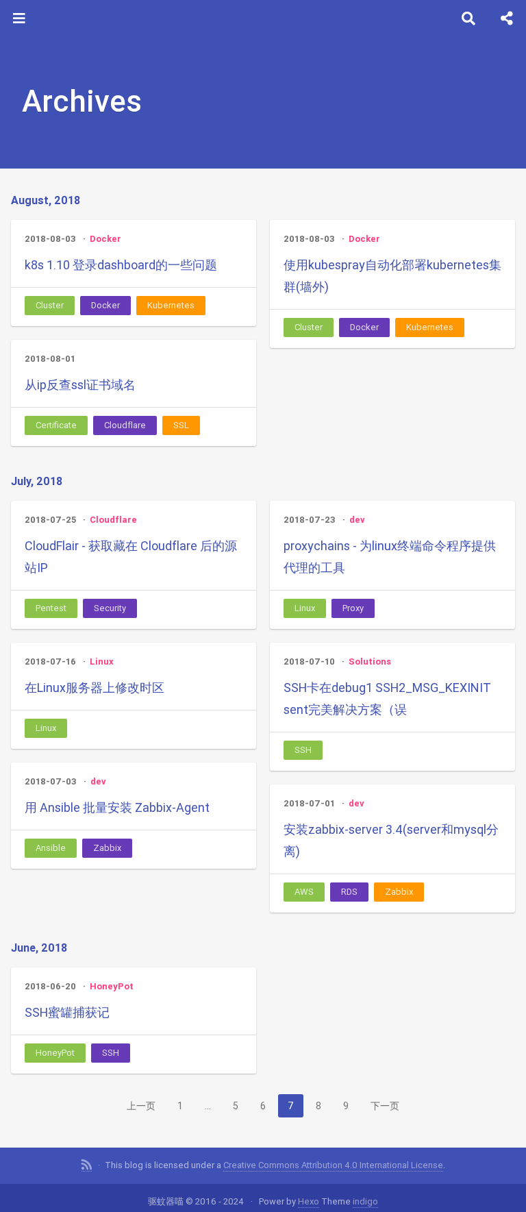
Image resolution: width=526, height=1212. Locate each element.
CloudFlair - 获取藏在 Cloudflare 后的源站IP (131, 557)
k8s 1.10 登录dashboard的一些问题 (121, 265)
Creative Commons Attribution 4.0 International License (333, 1165)
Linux (305, 608)
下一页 (385, 1106)
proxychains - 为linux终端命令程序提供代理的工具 (390, 557)
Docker (105, 239)
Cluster (50, 305)
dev (357, 519)
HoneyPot (112, 986)
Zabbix (107, 848)
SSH (303, 750)
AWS (304, 892)
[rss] (87, 1165)
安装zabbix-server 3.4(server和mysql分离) (391, 840)
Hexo (308, 1201)
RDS (349, 892)
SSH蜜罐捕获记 (67, 1012)
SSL (181, 425)
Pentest (51, 608)
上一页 (141, 1106)
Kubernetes (171, 305)
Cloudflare (125, 425)
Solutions (370, 661)
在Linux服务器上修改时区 (94, 687)
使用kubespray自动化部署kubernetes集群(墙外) (392, 276)
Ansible (51, 848)
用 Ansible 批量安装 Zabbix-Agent (117, 807)
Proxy (353, 608)
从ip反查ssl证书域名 (80, 385)
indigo (365, 1201)
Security (110, 608)
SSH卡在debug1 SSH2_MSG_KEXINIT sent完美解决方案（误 (387, 698)
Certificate (56, 425)
